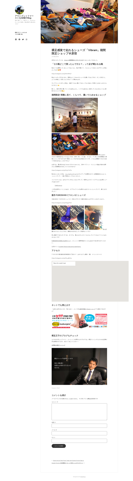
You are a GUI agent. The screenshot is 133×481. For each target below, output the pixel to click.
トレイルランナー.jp (70, 174)
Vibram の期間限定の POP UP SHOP (74, 60)
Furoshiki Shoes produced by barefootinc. (69, 246)
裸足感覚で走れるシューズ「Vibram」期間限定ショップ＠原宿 (79, 51)
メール (54, 430)
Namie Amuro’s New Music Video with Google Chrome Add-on (68, 460)
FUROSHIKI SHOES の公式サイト (61, 241)
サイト (53, 437)
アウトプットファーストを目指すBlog (24, 17)
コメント (55, 402)
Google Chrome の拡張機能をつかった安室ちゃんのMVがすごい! (67, 463)
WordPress (83, 476)
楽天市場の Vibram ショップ (88, 309)
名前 (54, 422)
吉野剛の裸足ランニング (58, 345)
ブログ (58, 388)
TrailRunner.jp (58, 185)
